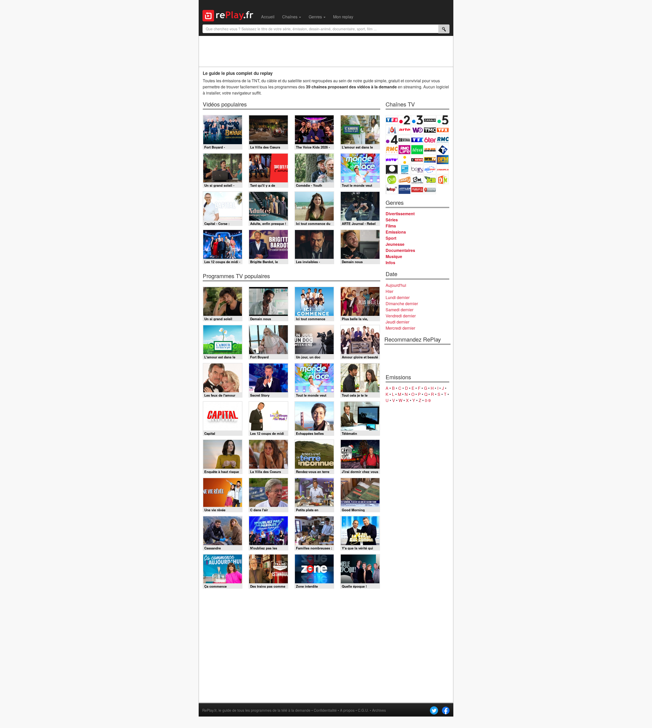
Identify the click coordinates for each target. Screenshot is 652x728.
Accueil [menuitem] (268, 17)
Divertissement (400, 214)
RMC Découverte (443, 139)
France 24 (404, 169)
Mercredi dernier (400, 328)
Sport (391, 238)
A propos (347, 710)
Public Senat (417, 189)
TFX (443, 129)
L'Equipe (443, 169)
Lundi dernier (398, 297)
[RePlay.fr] (229, 15)
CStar (404, 139)
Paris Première (430, 149)
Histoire (430, 189)
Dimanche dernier (402, 303)
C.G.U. (363, 710)
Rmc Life (404, 149)
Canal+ (430, 120)
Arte (404, 129)
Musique (394, 256)
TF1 (392, 120)
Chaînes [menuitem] (290, 17)
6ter (430, 139)
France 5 (443, 120)
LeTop (392, 189)
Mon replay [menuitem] (343, 17)
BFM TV (430, 159)
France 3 (417, 120)
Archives (379, 710)
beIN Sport (417, 169)
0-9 (428, 400)
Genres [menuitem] (316, 17)
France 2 (404, 120)
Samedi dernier (399, 310)
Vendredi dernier (401, 316)
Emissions (396, 232)
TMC (430, 129)
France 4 (392, 139)
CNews (417, 159)
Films (391, 226)
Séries (392, 220)
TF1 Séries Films (417, 139)
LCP (404, 189)
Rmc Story (392, 149)
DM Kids (443, 179)
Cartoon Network (417, 179)
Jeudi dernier (397, 322)
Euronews (392, 169)
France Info (404, 159)
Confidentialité (325, 710)
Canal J (404, 179)
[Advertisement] (326, 51)
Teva (417, 149)
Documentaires (400, 250)
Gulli (392, 179)
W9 (417, 129)
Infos (390, 262)
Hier (389, 291)
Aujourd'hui (396, 285)
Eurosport (430, 169)
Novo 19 (392, 159)
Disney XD (430, 179)
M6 (392, 129)
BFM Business (443, 159)
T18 (443, 149)
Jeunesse (395, 244)
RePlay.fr (209, 710)
